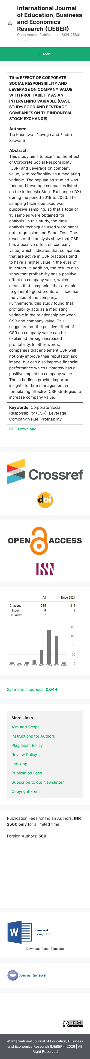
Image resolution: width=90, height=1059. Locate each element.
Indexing (19, 764)
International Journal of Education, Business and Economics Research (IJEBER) (49, 18)
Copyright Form (26, 791)
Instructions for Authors (33, 736)
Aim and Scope (26, 727)
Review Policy (24, 754)
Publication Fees (27, 773)
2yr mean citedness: (32, 689)
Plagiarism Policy (27, 745)
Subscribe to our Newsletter (38, 782)
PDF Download (23, 429)
